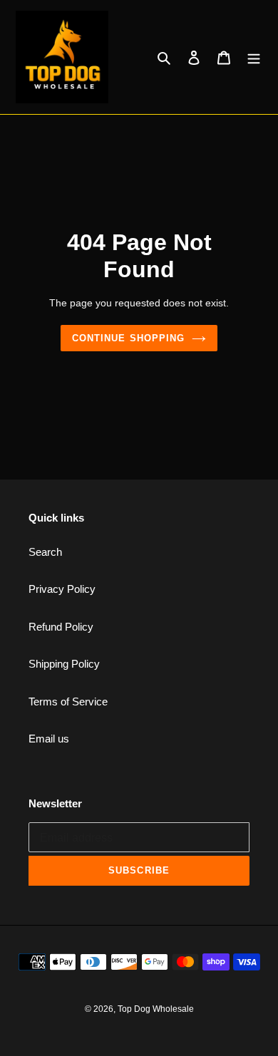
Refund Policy (61, 627)
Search (45, 552)
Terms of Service (68, 701)
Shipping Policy (64, 664)
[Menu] (254, 57)
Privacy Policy (62, 589)
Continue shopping (128, 338)
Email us (49, 739)
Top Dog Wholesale (156, 1009)
